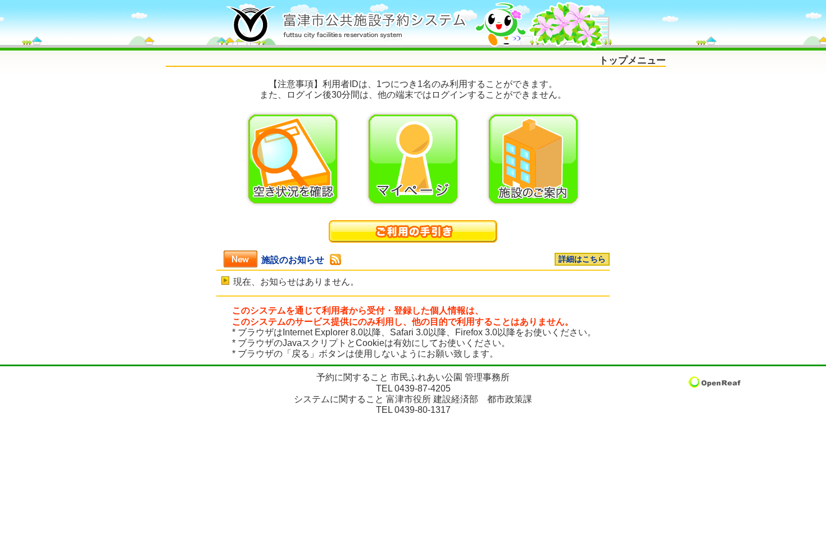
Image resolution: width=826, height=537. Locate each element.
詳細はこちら (582, 259)
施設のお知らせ (292, 260)
